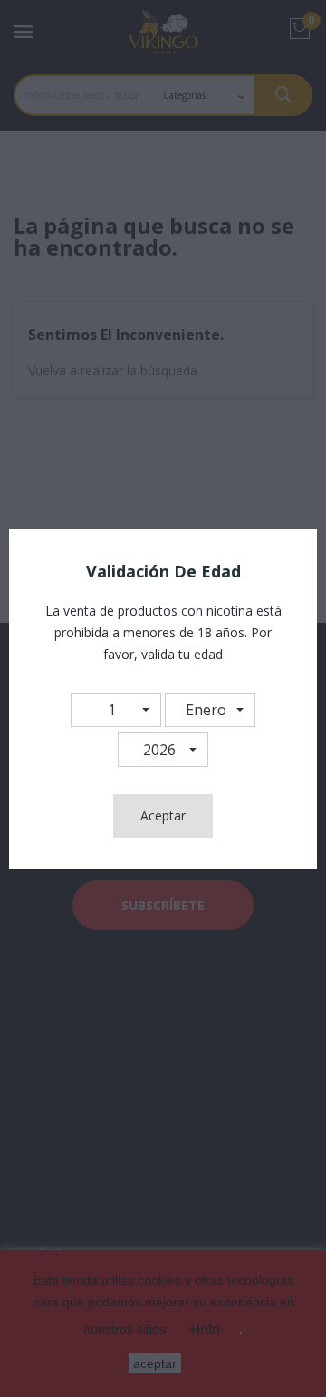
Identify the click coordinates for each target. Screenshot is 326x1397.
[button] (116, 710)
